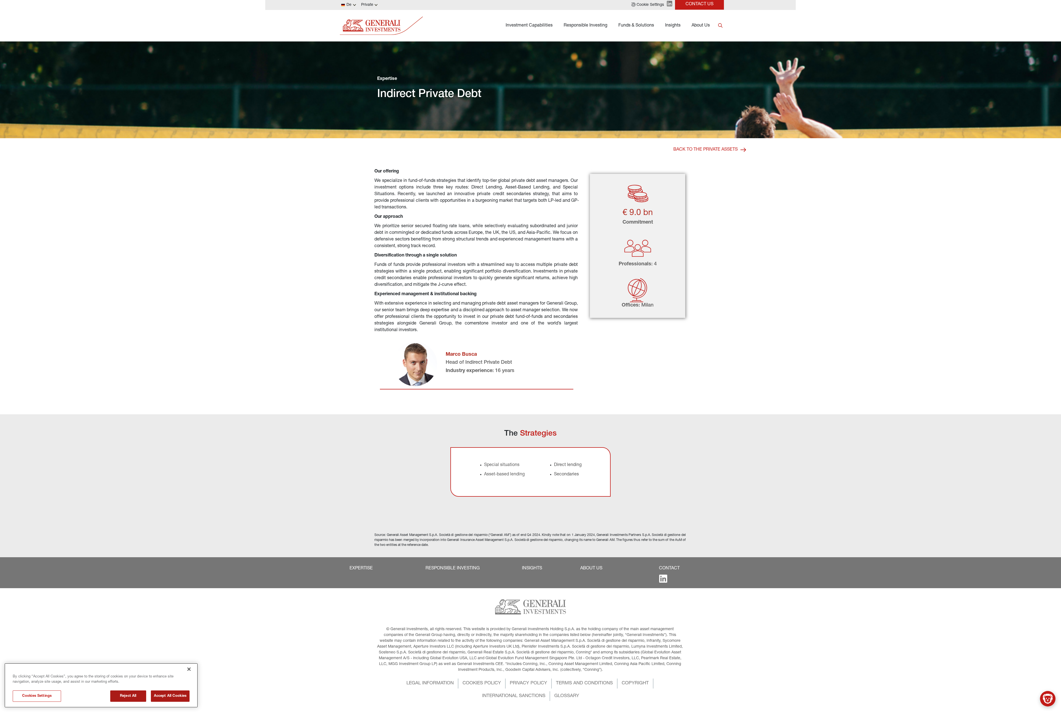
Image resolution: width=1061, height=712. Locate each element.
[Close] (189, 669)
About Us (701, 25)
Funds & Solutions (636, 25)
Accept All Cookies (170, 696)
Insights (673, 25)
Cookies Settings (37, 696)
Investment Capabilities (529, 25)
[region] (101, 685)
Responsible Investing (585, 25)
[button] (648, 5)
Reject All (128, 696)
